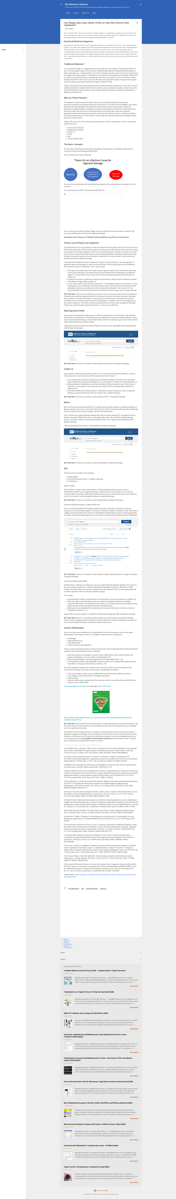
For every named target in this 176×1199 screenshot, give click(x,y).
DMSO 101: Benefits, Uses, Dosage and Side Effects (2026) (86, 1013)
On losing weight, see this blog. (75, 686)
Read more (134, 986)
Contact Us (67, 946)
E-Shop (76, 13)
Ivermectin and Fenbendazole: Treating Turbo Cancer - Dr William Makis (91, 1145)
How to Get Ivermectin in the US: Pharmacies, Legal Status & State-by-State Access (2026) (98, 1082)
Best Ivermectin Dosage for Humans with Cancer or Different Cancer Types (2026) (95, 1124)
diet (82, 889)
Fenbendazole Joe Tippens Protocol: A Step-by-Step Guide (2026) (89, 992)
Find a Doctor (68, 944)
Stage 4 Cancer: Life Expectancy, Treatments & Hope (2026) (86, 1167)
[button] (137, 23)
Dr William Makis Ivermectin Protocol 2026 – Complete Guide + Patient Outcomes (94, 971)
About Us (85, 13)
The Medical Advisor (76, 4)
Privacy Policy (68, 947)
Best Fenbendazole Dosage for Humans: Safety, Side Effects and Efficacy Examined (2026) (98, 1103)
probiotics (103, 889)
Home (68, 13)
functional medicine (92, 889)
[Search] (141, 5)
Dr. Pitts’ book (106, 686)
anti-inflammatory (73, 889)
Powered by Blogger (102, 1190)
